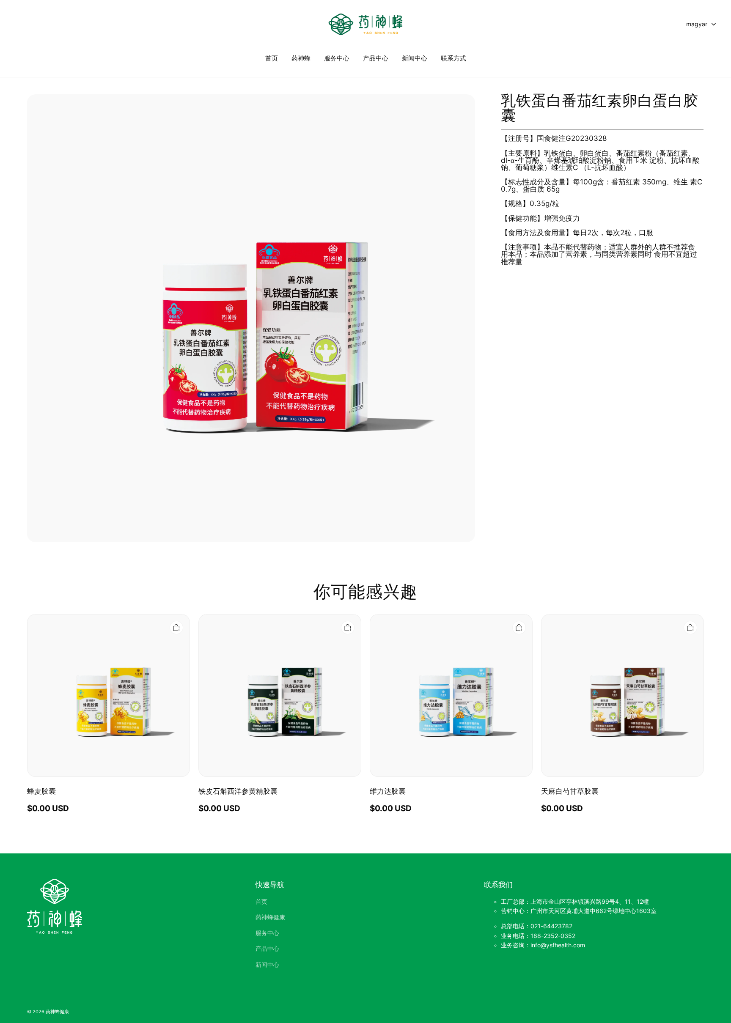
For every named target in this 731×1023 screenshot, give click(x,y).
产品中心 (375, 58)
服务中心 (336, 58)
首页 (271, 58)
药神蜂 (301, 58)
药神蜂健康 (270, 917)
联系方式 (453, 58)
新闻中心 (414, 58)
